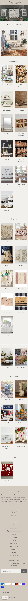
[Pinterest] (5, 593)
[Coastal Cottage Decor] (21, 174)
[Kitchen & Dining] (7, 74)
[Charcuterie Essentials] (21, 74)
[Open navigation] (3, 3)
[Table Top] (7, 148)
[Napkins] (7, 278)
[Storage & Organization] (21, 123)
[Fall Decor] (21, 412)
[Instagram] (4, 593)
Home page (14, 509)
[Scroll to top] (24, 597)
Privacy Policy (14, 518)
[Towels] (21, 254)
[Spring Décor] (7, 389)
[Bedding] (7, 325)
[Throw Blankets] (7, 231)
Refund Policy (14, 515)
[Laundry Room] (7, 199)
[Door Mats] (21, 301)
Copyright (14, 524)
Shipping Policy (14, 512)
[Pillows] (21, 231)
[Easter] (21, 389)
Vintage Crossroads (16, 597)
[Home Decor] (21, 99)
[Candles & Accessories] (21, 148)
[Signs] (7, 174)
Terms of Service (14, 521)
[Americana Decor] (7, 412)
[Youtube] (8, 593)
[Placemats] (21, 278)
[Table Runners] (7, 301)
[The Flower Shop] (21, 357)
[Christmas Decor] (21, 435)
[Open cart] (26, 3)
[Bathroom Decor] (7, 99)
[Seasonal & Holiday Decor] (7, 435)
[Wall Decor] (7, 123)
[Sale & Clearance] (7, 470)
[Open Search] (23, 3)
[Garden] (7, 357)
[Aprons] (7, 254)
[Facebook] (1, 593)
